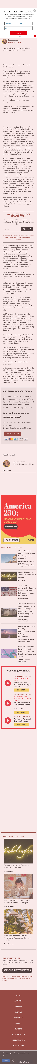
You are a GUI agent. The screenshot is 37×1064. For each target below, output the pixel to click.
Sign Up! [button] (18, 33)
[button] (34, 10)
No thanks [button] (18, 36)
